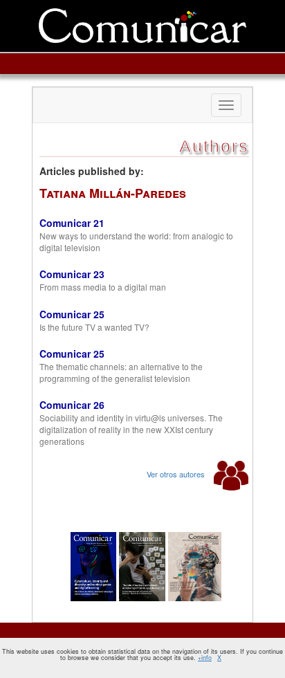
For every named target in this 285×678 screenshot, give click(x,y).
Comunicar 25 (71, 314)
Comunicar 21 (71, 223)
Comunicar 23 (71, 274)
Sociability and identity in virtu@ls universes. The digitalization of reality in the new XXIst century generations (131, 429)
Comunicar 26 (71, 405)
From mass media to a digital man (102, 287)
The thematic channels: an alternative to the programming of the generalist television (121, 372)
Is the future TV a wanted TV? (94, 327)
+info (205, 657)
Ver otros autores (177, 473)
